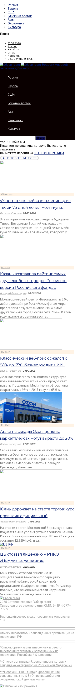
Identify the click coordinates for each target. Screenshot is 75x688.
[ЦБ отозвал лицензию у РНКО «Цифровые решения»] (6, 544)
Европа (13, 8)
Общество (6, 194)
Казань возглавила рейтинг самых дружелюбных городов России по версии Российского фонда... (33, 281)
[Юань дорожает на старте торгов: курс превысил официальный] (31, 499)
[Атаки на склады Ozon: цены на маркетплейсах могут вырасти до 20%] (31, 422)
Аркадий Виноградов (13, 293)
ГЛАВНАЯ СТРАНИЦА (49, 153)
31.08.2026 (14, 43)
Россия (13, 5)
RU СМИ (5, 267)
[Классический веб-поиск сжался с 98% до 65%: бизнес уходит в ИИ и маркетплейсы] (31, 348)
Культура (14, 27)
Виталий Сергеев (10, 213)
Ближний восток (20, 16)
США (11, 12)
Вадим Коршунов (10, 370)
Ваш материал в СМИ (22, 58)
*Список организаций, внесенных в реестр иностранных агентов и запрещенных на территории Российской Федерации (31, 651)
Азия (11, 20)
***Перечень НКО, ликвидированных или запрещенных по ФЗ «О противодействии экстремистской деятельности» (30, 675)
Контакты (14, 55)
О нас (11, 52)
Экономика (16, 23)
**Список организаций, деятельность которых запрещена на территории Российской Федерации (36, 663)
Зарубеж (13, 49)
